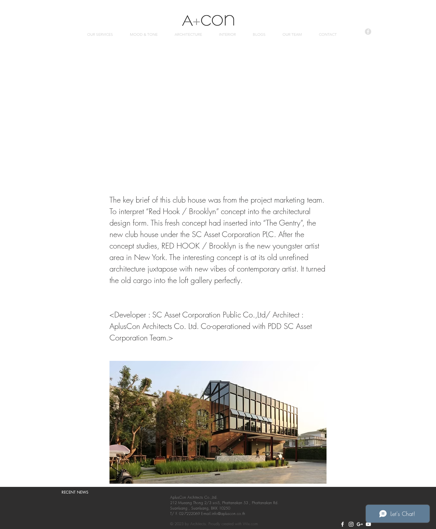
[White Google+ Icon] (360, 524)
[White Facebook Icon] (342, 524)
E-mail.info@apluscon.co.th (223, 513)
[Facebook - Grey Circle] (368, 31)
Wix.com (250, 523)
